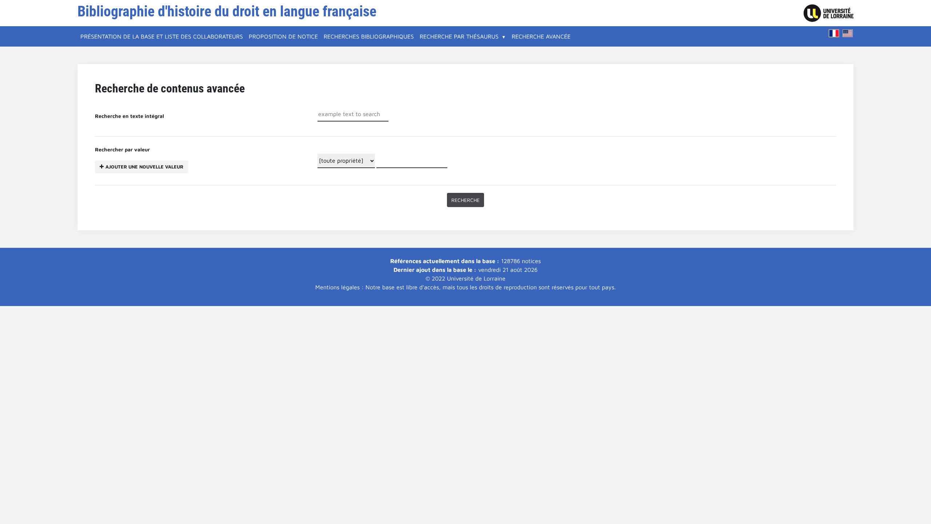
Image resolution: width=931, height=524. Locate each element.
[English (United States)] (848, 33)
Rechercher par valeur (139, 158)
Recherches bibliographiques (369, 36)
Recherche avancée (541, 36)
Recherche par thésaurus (459, 36)
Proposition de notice (283, 36)
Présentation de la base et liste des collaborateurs (161, 36)
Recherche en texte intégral (129, 116)
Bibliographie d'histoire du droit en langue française (226, 11)
